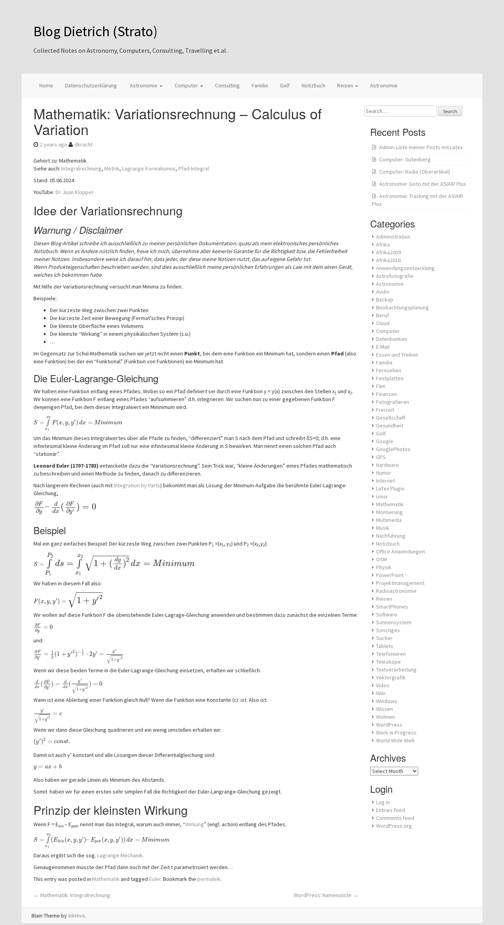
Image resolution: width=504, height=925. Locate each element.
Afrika (383, 244)
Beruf (382, 315)
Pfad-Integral (193, 168)
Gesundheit (389, 425)
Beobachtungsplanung (402, 307)
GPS (381, 457)
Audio (382, 291)
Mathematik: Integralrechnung (71, 895)
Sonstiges (388, 630)
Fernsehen (388, 370)
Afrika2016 (388, 260)
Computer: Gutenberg (405, 159)
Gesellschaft (390, 417)
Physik (383, 567)
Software (386, 614)
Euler (155, 878)
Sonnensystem (393, 622)
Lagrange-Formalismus (149, 168)
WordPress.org (394, 825)
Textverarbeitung (396, 669)
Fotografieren (392, 401)
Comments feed (395, 817)
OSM (381, 559)
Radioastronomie (396, 590)
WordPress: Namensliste (326, 895)
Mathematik (106, 878)
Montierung (389, 512)
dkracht (83, 144)
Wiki (380, 693)
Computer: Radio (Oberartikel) (414, 171)
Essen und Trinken (397, 354)
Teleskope (388, 661)
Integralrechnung (81, 168)
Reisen (345, 85)
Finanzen (386, 394)
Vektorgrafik (391, 677)
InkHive (76, 915)
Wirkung (194, 824)
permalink (208, 878)
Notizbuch (313, 85)
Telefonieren (391, 653)
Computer (186, 85)
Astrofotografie (394, 275)
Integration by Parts (137, 485)
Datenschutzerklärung (91, 85)
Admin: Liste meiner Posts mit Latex (421, 147)
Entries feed (390, 810)
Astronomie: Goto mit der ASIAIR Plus (422, 183)
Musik (382, 527)
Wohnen (385, 716)
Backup (384, 299)
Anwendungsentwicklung (405, 268)
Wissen (384, 708)
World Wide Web (395, 740)
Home (46, 85)
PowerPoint (390, 575)
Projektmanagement (400, 582)
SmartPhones (392, 606)
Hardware (387, 464)
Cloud (382, 323)
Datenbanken (391, 338)
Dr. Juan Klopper (75, 192)
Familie (260, 85)
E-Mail (382, 346)
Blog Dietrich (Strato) (95, 31)
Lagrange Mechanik (120, 855)
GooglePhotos (393, 449)
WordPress (389, 724)
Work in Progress (396, 732)
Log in (383, 802)
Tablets (384, 645)
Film (380, 386)
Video (382, 685)
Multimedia (389, 520)
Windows (386, 701)
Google (384, 441)
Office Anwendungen (400, 551)
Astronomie (144, 85)
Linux (381, 496)
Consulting (227, 85)
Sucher (384, 638)
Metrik (111, 168)
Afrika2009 (388, 252)
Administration (393, 236)
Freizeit (385, 409)
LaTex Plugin (390, 488)
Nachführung (391, 535)
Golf (285, 85)
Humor (383, 472)
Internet (385, 480)
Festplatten (390, 378)
